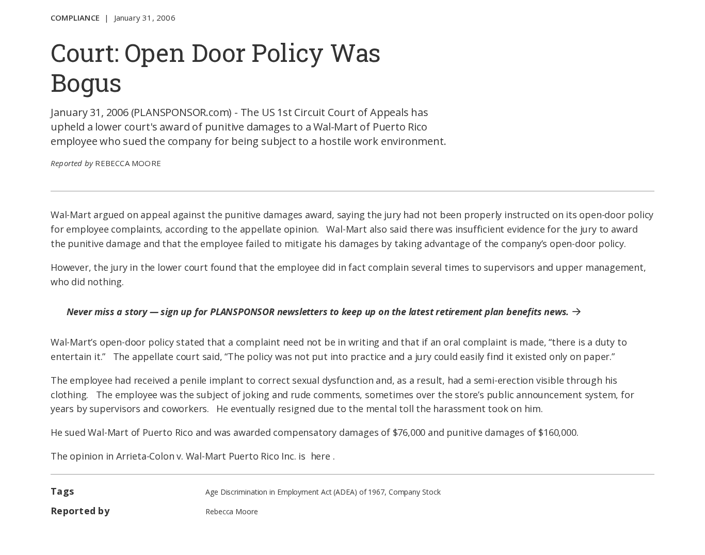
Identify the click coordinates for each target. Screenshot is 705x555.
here (320, 456)
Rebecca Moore (128, 163)
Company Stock (415, 492)
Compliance (75, 17)
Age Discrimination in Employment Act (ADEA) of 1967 (294, 492)
